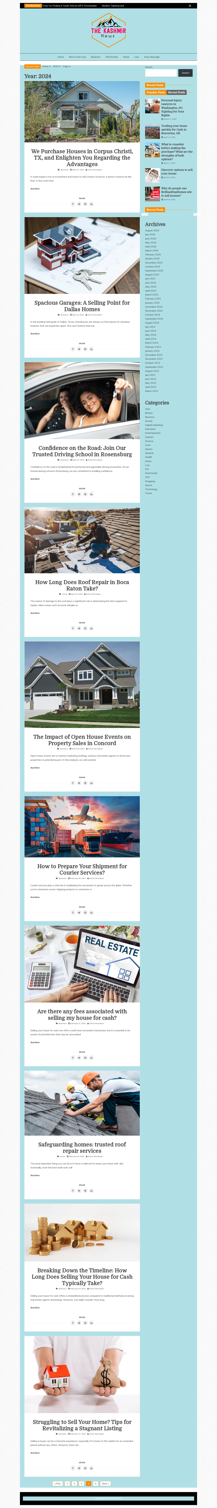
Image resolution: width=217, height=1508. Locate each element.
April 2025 (150, 290)
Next (194, 214)
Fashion (149, 437)
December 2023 (154, 354)
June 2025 (150, 282)
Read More (35, 189)
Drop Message (152, 56)
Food (147, 445)
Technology (151, 489)
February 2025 (153, 298)
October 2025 (152, 266)
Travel (148, 493)
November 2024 (154, 310)
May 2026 (150, 242)
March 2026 (151, 250)
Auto (147, 408)
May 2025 (150, 286)
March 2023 (151, 391)
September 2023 (154, 366)
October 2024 (152, 314)
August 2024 (152, 322)
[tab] (156, 92)
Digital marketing (154, 424)
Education (64, 460)
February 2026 (153, 254)
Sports (148, 485)
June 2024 (150, 330)
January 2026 (152, 258)
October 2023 (152, 362)
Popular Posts (156, 92)
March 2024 (151, 342)
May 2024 (150, 334)
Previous (142, 214)
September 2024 (154, 318)
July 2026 (150, 234)
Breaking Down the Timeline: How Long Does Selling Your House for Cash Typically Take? (82, 1277)
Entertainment (152, 432)
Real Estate (112, 56)
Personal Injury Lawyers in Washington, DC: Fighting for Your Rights (172, 108)
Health (148, 456)
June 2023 (150, 378)
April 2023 (150, 386)
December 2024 (154, 306)
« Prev (57, 1483)
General (149, 452)
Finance (149, 441)
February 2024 (153, 346)
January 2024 (152, 350)
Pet (147, 469)
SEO (147, 477)
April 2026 (150, 246)
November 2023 (154, 358)
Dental (148, 420)
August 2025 (152, 274)
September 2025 (154, 270)
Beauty (149, 412)
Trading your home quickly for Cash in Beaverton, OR (174, 129)
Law (136, 56)
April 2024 (150, 338)
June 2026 (150, 238)
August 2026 (152, 230)
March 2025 (151, 294)
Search (148, 67)
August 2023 (152, 370)
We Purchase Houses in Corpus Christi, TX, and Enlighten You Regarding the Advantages (82, 157)
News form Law (77, 56)
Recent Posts (176, 92)
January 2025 (152, 302)
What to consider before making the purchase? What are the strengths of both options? (177, 152)
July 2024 (150, 326)
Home (61, 56)
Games (148, 449)
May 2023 (150, 382)
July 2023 (150, 374)
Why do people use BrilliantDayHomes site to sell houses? (176, 192)
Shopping (150, 481)
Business (96, 56)
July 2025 (150, 278)
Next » (105, 1483)
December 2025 (154, 262)
